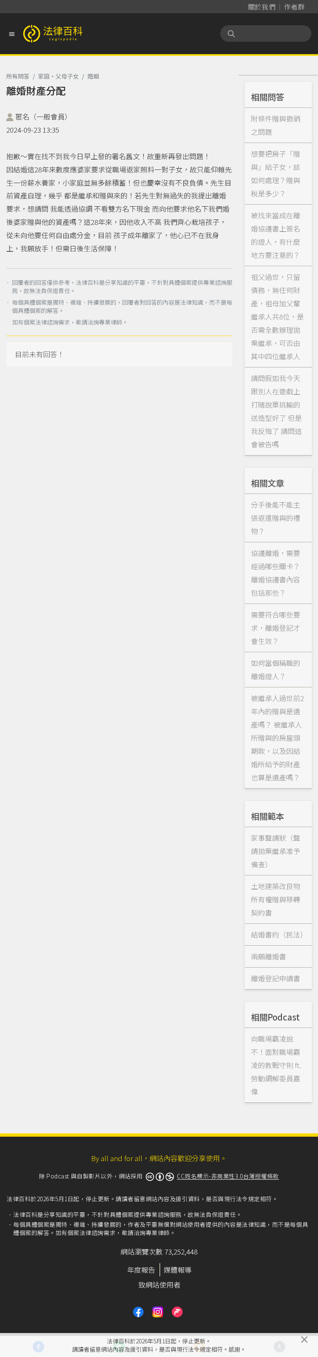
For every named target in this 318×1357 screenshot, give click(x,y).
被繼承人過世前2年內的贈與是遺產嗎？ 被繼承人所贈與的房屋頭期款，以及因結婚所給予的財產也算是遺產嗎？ (277, 737)
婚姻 (93, 76)
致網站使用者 (159, 1284)
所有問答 (17, 76)
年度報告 (141, 1269)
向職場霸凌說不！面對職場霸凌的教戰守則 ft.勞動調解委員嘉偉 (276, 1065)
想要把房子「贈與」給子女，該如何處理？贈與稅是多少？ (275, 173)
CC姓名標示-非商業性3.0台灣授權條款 (228, 1176)
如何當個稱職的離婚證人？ (275, 669)
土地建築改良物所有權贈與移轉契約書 (275, 899)
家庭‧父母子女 (58, 76)
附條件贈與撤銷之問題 (275, 125)
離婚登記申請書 (275, 978)
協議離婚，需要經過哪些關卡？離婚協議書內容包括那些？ (275, 573)
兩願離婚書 (268, 956)
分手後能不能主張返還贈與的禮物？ (275, 517)
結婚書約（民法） (279, 934)
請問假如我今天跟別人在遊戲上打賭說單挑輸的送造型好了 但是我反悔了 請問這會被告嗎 (276, 411)
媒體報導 (178, 1269)
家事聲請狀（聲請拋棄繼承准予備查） (275, 850)
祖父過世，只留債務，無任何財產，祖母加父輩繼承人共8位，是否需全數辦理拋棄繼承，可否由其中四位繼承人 (277, 316)
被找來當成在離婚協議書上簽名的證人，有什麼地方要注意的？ (275, 235)
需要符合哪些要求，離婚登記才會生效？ (275, 627)
